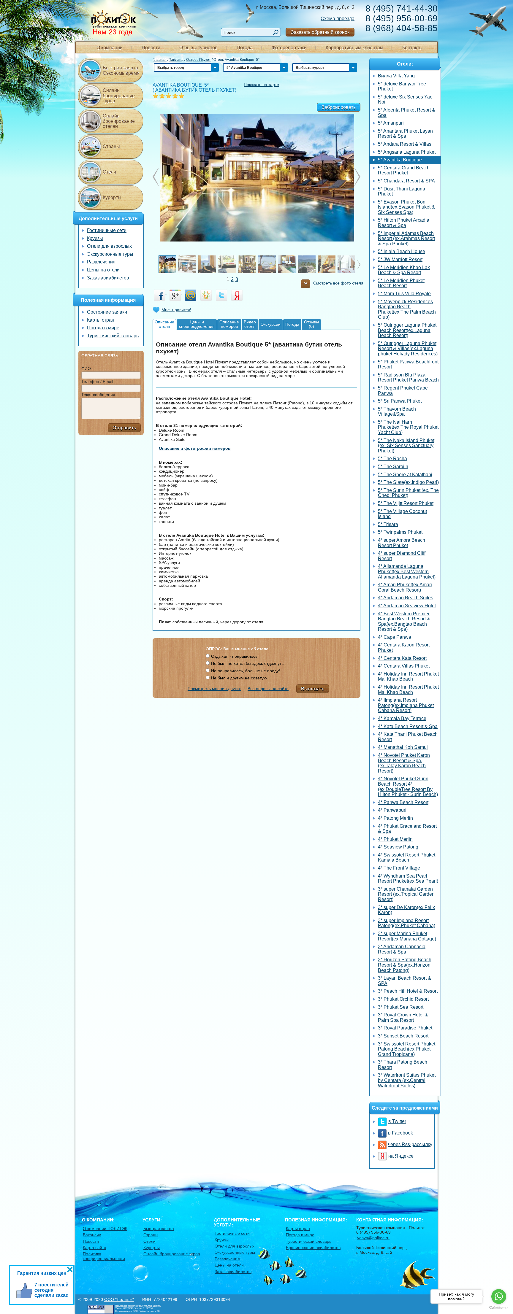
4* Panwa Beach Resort (403, 802)
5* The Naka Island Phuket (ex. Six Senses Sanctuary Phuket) (406, 445)
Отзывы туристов (198, 47)
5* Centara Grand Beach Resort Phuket (404, 170)
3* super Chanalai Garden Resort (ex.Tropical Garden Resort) (406, 894)
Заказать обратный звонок (320, 32)
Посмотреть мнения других (214, 688)
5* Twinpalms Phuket (400, 532)
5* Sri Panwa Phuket (400, 400)
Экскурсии (271, 324)
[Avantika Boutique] (256, 177)
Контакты (412, 47)
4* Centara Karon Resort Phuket (404, 647)
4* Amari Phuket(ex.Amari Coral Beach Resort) (405, 587)
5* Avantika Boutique (400, 159)
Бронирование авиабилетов (313, 1247)
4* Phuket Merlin (395, 839)
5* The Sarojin (393, 466)
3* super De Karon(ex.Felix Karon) (406, 910)
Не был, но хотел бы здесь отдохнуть (247, 663)
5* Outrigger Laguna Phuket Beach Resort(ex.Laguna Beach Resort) (407, 330)
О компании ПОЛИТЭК (105, 1228)
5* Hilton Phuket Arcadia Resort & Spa (403, 222)
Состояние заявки (107, 311)
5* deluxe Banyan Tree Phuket (402, 86)
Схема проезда (337, 18)
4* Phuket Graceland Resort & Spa (407, 829)
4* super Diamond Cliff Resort (401, 556)
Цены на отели (103, 269)
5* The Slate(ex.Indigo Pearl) (408, 482)
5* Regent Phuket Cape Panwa (403, 390)
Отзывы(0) (311, 324)
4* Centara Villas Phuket (404, 665)
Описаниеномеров (229, 324)
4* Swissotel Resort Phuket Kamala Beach (406, 857)
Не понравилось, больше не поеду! (245, 670)
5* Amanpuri (391, 122)
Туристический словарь (113, 335)
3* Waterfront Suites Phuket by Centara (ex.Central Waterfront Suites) (407, 1080)
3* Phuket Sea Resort (400, 1007)
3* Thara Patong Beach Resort (402, 1064)
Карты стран (100, 319)
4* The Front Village (399, 867)
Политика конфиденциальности (104, 1256)
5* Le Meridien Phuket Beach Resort (401, 283)
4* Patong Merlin (395, 818)
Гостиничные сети (106, 230)
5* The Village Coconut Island (402, 514)
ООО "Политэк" (119, 1299)
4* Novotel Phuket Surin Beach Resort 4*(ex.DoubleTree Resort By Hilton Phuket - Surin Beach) (408, 786)
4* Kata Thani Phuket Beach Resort (408, 737)
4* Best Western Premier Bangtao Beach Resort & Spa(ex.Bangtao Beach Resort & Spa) (404, 621)
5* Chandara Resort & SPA (406, 180)
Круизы (95, 238)
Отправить (124, 427)
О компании (109, 47)
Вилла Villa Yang (396, 75)
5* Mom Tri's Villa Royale (404, 293)
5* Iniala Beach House (401, 251)
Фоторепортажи (289, 47)
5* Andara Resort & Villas (404, 144)
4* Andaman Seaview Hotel (407, 605)
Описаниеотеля (164, 324)
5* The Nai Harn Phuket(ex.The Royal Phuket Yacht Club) (408, 427)
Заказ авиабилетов (108, 277)
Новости (151, 47)
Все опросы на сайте (268, 688)
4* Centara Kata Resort (402, 658)
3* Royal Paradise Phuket (405, 1027)
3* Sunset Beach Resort (403, 1035)
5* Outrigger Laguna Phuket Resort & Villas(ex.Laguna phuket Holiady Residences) (408, 348)
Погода (245, 47)
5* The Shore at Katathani (405, 474)
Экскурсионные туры (110, 254)
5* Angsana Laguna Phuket (407, 152)
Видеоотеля (250, 324)
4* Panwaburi (392, 810)
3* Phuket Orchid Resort (403, 999)
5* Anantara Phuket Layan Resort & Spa (405, 133)
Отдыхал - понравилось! (235, 656)
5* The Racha (392, 458)
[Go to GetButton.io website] (498, 1308)
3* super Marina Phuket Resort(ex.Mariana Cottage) (407, 936)
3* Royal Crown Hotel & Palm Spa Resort (403, 1017)
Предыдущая (357, 177)
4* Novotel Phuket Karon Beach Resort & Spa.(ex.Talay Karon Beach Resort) (404, 763)
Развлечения (101, 261)
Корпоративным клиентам (354, 47)
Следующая (156, 177)
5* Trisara (388, 524)
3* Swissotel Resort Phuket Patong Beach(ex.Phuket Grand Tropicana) (406, 1049)
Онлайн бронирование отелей (119, 121)
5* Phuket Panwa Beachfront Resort (408, 364)
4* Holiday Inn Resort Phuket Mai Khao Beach (408, 676)
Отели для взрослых (109, 246)
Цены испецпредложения (197, 324)
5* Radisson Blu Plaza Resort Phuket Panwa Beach (408, 377)
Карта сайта (94, 1247)
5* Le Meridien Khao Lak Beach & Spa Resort (404, 270)
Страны (111, 146)
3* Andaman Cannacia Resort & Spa (401, 949)
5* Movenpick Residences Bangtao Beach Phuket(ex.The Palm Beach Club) (407, 309)
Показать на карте (261, 84)
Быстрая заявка (158, 1228)
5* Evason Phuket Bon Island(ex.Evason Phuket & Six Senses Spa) (406, 207)
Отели (109, 171)
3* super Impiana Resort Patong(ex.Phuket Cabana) (406, 923)
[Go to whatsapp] (498, 1296)
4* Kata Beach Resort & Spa (408, 726)
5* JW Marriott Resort (400, 259)
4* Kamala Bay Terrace (402, 718)
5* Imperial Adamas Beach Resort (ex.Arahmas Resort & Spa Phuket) (406, 238)
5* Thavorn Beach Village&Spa (397, 411)
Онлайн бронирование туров (119, 95)
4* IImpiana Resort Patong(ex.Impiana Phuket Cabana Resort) (406, 705)
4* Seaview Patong (398, 846)
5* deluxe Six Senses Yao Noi (405, 99)
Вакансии (92, 1234)
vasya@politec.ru (373, 1237)
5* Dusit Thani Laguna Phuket (401, 191)
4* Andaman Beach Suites (405, 597)
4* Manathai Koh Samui (403, 747)
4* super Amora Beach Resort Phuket (401, 543)
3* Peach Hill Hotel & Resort (408, 991)
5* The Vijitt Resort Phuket (405, 503)
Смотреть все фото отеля (338, 283)
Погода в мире (103, 327)
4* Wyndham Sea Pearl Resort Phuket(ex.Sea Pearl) (408, 878)
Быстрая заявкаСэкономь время (121, 70)
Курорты (112, 197)
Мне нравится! (176, 309)
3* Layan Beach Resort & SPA (404, 980)
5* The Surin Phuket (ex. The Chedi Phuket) (408, 493)
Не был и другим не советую (239, 678)
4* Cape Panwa (394, 637)
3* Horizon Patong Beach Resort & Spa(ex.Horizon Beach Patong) (404, 965)
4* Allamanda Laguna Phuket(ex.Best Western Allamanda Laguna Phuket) (407, 571)
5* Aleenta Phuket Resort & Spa (406, 112)
